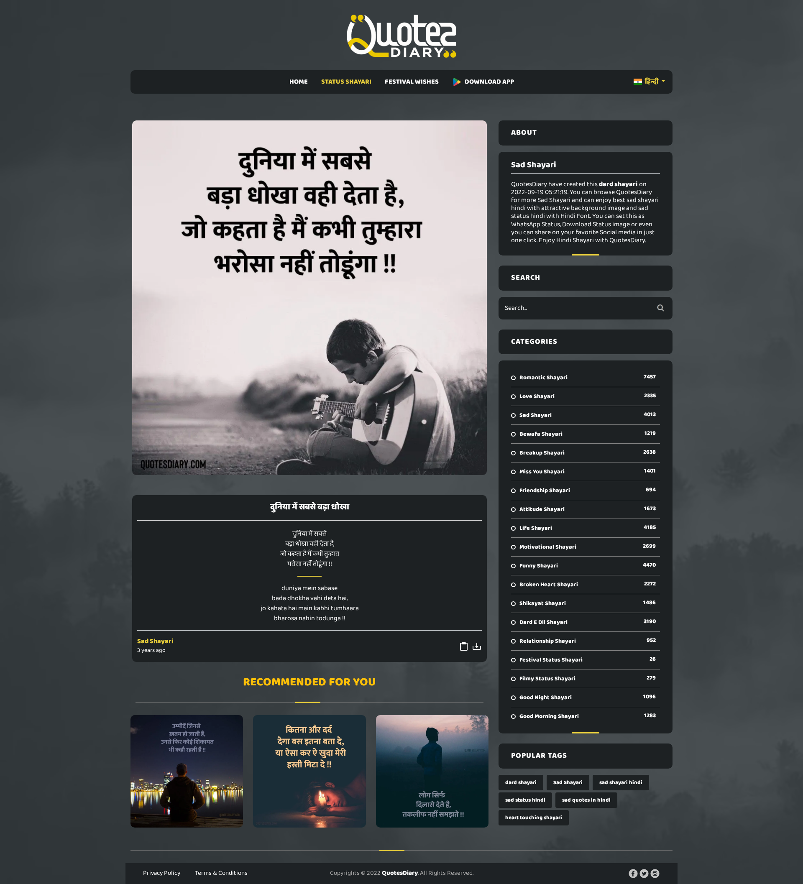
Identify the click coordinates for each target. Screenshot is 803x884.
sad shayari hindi (620, 782)
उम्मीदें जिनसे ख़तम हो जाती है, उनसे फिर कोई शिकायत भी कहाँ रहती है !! (186, 771)
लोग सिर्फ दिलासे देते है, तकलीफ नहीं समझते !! (432, 771)
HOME (298, 82)
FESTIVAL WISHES (412, 82)
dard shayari (521, 782)
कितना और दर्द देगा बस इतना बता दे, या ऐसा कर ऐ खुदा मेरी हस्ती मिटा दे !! (309, 771)
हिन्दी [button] (652, 82)
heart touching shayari (533, 817)
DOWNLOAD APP (489, 82)
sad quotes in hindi (586, 800)
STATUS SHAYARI (346, 82)
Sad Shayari (155, 641)
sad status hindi (525, 800)
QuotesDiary (400, 873)
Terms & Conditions (221, 873)
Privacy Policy (161, 873)
